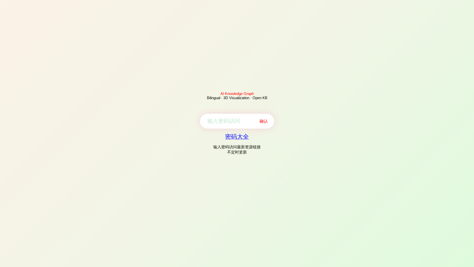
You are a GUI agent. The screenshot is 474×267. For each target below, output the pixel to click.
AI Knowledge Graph (237, 93)
